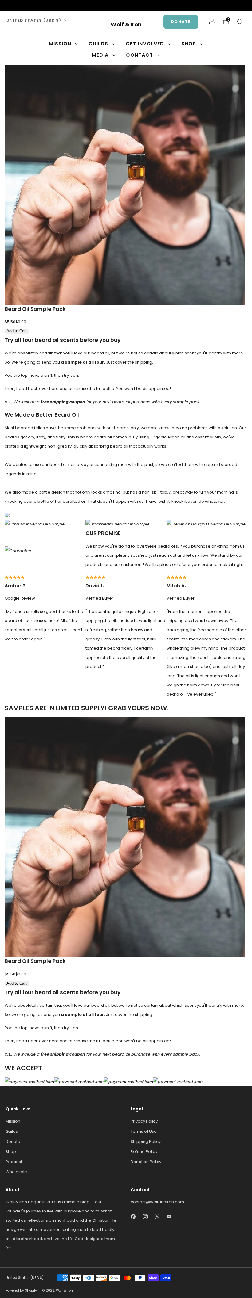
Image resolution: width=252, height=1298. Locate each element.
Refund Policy (144, 1152)
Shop (188, 43)
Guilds (98, 43)
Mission (60, 43)
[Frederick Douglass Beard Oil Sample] (206, 524)
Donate (181, 22)
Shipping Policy (146, 1141)
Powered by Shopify (21, 1290)
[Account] (212, 21)
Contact (139, 55)
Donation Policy (146, 1162)
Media (100, 55)
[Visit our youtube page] (38, 5)
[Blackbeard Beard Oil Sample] (117, 524)
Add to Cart (16, 331)
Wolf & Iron (126, 24)
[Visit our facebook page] (9, 5)
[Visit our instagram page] (18, 5)
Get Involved (145, 43)
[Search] (240, 21)
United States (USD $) (33, 20)
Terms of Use (144, 1131)
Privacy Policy (144, 1121)
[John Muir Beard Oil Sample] (35, 524)
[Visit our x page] (28, 5)
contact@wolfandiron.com (157, 1202)
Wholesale (16, 1172)
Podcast (14, 1162)
